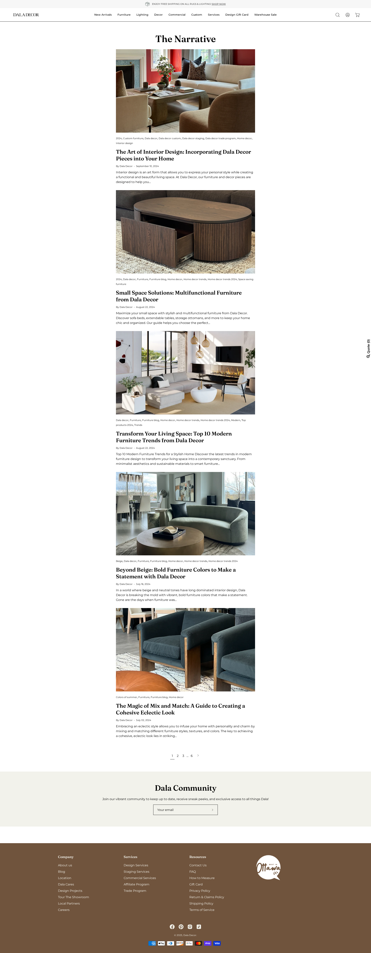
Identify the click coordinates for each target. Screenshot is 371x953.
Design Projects (70, 891)
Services (130, 857)
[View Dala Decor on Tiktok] (199, 927)
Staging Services (136, 871)
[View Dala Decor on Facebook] (172, 927)
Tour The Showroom (73, 897)
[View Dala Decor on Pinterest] (181, 927)
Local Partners (69, 903)
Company (66, 857)
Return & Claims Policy (206, 897)
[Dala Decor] (26, 15)
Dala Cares (66, 884)
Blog (61, 871)
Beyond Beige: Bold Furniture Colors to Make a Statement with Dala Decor (176, 573)
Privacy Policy (199, 891)
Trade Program (135, 891)
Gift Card (196, 884)
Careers (64, 910)
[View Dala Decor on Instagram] (190, 927)
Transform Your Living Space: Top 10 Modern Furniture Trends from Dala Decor (174, 437)
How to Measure (202, 878)
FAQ (192, 871)
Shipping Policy (201, 903)
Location (64, 878)
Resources (197, 857)
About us (65, 865)
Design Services (136, 865)
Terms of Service (201, 910)
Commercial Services (140, 878)
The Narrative (185, 38)
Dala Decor (189, 935)
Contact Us (198, 865)
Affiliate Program (136, 884)
